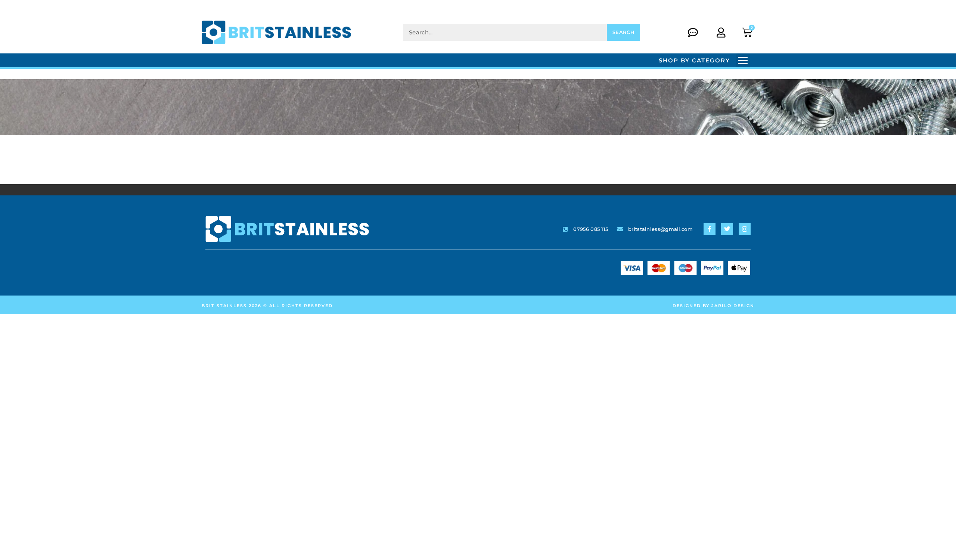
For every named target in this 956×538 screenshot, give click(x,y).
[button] (743, 60)
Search (623, 32)
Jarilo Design (732, 305)
